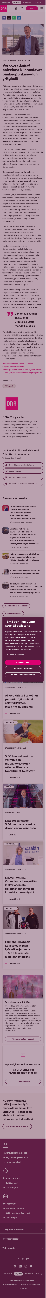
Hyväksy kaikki (23, 662)
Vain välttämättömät (23, 668)
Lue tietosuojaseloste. (15, 655)
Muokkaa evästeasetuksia (23, 675)
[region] (23, 649)
